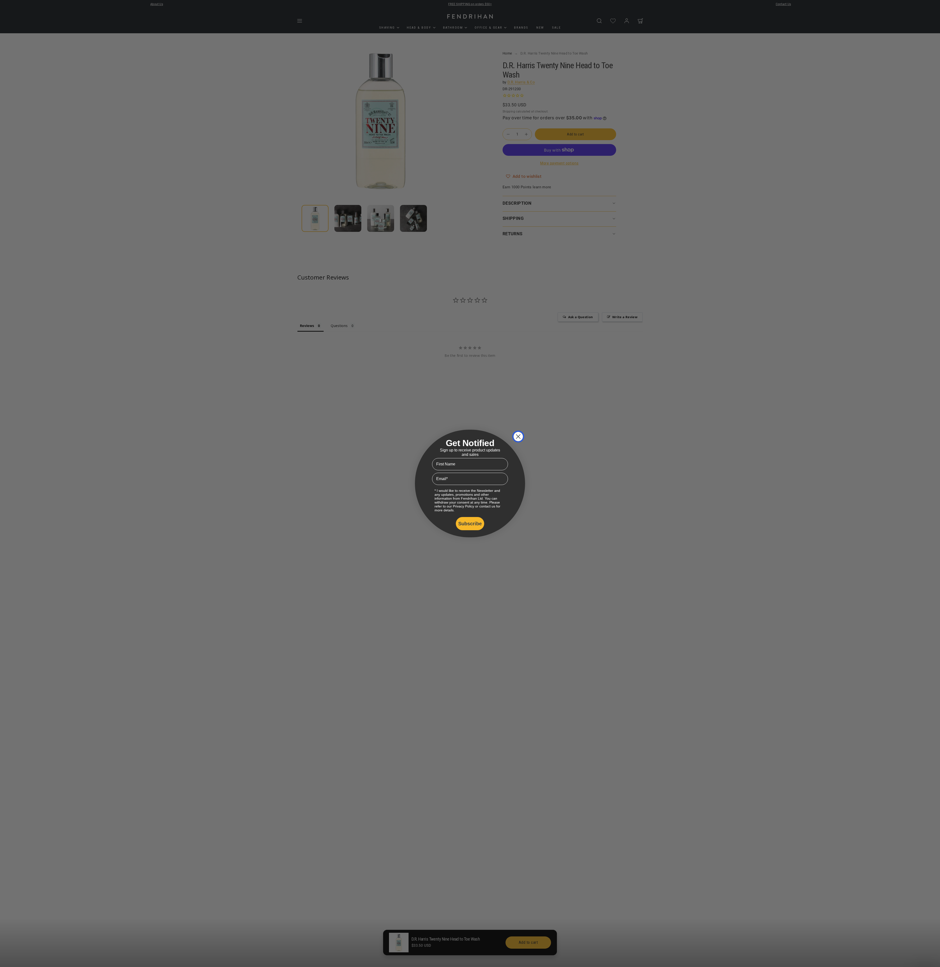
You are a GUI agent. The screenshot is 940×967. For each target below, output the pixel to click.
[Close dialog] (518, 436)
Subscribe (470, 523)
